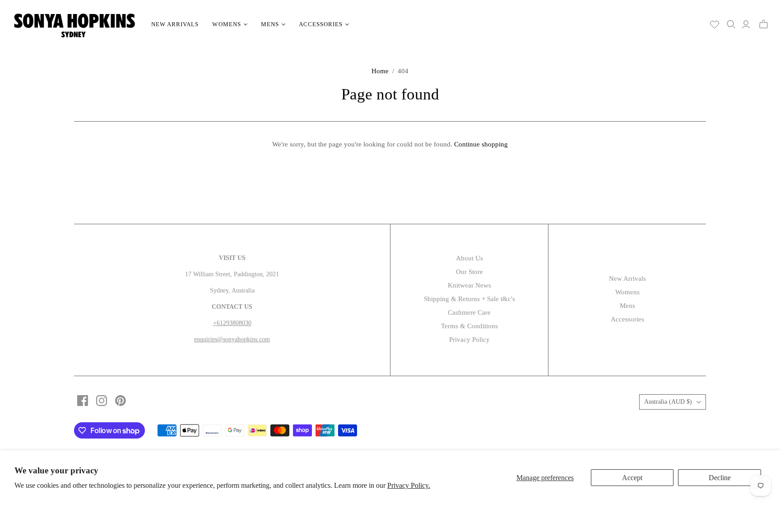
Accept (632, 477)
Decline (720, 477)
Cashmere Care (469, 312)
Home (380, 71)
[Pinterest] (120, 400)
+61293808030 (232, 323)
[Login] (746, 24)
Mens (627, 305)
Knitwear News (469, 285)
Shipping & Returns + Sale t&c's (469, 298)
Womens (627, 292)
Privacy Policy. (408, 485)
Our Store (469, 271)
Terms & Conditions (469, 326)
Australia (668, 401)
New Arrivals (175, 24)
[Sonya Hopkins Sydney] (74, 24)
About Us (469, 258)
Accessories (627, 319)
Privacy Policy (469, 339)
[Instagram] (101, 400)
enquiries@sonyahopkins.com (232, 339)
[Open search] (731, 24)
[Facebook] (82, 400)
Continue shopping (481, 144)
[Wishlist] (714, 24)
